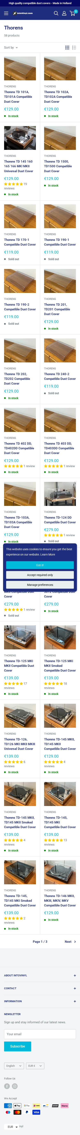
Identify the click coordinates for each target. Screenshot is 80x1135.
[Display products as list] (74, 47)
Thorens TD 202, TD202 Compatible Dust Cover (17, 379)
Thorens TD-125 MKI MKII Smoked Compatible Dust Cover (60, 666)
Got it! (40, 565)
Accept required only (40, 575)
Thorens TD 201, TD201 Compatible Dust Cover (57, 309)
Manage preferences (40, 584)
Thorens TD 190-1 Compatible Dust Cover (60, 242)
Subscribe (17, 1046)
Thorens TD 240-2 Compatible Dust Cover (60, 376)
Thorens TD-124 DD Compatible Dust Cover (60, 520)
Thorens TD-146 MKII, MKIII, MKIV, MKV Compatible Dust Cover (60, 900)
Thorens (10, 86)
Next (68, 942)
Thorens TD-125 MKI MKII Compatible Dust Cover (19, 666)
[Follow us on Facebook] (7, 1086)
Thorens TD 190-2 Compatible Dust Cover (20, 307)
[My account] (64, 13)
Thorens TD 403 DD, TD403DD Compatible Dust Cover (59, 448)
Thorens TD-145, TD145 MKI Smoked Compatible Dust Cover (20, 900)
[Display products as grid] (67, 47)
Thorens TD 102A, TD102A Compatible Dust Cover (58, 97)
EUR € (31, 1065)
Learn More (47, 554)
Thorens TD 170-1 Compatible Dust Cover (20, 242)
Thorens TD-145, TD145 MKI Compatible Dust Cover (60, 822)
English (10, 1065)
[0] (72, 13)
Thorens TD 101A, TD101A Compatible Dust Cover (18, 97)
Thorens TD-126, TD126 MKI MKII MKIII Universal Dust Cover (19, 744)
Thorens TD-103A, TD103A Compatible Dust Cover (18, 522)
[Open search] (56, 13)
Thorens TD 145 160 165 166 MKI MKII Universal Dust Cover (18, 166)
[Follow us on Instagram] (15, 1086)
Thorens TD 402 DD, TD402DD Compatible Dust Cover (19, 448)
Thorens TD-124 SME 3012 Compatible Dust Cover (59, 592)
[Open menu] (6, 13)
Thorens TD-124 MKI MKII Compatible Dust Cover (19, 592)
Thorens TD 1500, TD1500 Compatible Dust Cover (58, 166)
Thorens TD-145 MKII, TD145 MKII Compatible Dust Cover (60, 744)
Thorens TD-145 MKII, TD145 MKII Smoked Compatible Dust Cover (20, 822)
